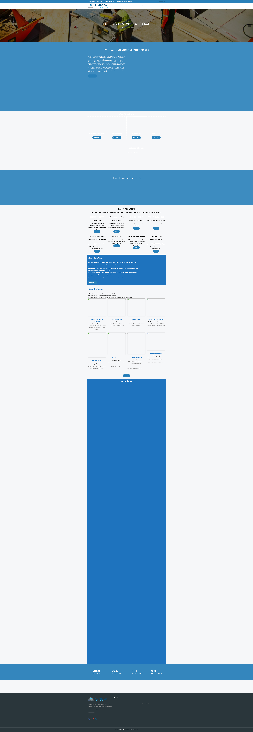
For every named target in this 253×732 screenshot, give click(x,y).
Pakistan (123, 6)
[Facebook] (159, 1)
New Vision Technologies (126, 729)
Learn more (91, 713)
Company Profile (139, 6)
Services (148, 6)
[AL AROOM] (98, 6)
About (130, 6)
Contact (161, 6)
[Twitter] (161, 1)
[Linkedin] (164, 1)
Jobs (155, 6)
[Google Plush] (162, 1)
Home (116, 6)
